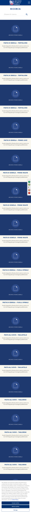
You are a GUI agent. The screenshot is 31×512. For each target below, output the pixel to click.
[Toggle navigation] (29, 2)
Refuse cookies (15, 506)
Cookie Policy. (15, 499)
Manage (16, 510)
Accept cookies (15, 503)
